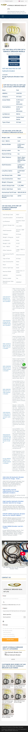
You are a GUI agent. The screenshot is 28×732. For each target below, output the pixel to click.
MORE (13, 659)
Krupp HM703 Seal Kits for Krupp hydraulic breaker (7, 461)
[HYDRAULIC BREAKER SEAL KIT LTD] (3, 5)
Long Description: (7, 171)
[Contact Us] (24, 366)
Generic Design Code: (8, 185)
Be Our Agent (14, 64)
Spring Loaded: (6, 150)
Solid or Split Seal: (7, 189)
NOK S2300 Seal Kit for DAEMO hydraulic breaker (7, 346)
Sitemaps (21, 727)
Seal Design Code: (7, 175)
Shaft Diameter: (6, 165)
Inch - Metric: (6, 141)
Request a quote (9, 1)
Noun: (4, 90)
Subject (4, 608)
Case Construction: (7, 179)
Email (4, 596)
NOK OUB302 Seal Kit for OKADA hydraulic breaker (7, 369)
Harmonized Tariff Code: (9, 192)
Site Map (16, 727)
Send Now (10, 640)
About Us (3, 727)
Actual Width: (6, 100)
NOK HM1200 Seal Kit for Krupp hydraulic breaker (7, 392)
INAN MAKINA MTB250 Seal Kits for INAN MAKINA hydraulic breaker (7, 438)
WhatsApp (14, 61)
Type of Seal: (6, 122)
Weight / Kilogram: (7, 182)
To (3, 602)
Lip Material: (6, 114)
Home (2, 18)
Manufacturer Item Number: (7, 196)
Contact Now (14, 57)
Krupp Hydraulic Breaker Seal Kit (17, 18)
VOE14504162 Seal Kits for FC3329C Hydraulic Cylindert (7, 415)
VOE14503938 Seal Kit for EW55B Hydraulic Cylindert (7, 323)
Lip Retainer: (6, 117)
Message (5, 625)
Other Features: (6, 157)
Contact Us (10, 727)
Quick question (7, 614)
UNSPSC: (5, 93)
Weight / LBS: (6, 137)
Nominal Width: (6, 144)
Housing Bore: (6, 107)
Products (7, 18)
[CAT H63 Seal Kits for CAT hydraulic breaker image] (14, 35)
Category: (5, 97)
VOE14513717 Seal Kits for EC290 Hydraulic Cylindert (6, 299)
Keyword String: (6, 154)
